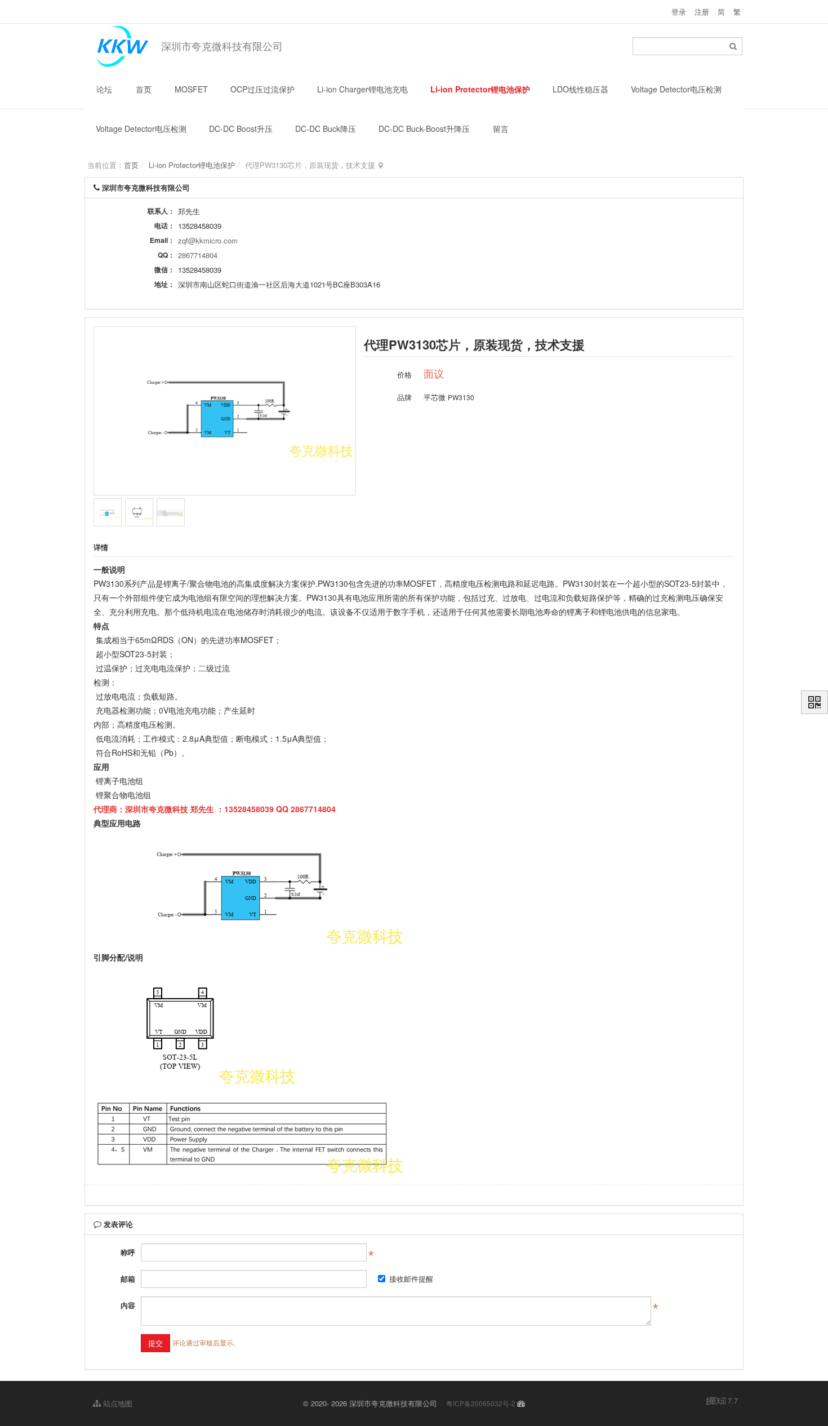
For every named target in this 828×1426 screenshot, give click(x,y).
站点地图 (116, 1403)
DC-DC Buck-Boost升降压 (424, 128)
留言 (501, 128)
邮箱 (128, 1278)
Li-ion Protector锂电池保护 (480, 89)
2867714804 (197, 255)
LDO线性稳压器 (580, 89)
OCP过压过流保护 (262, 89)
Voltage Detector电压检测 (676, 89)
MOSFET (191, 89)
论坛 (104, 89)
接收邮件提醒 (411, 1278)
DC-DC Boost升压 (241, 128)
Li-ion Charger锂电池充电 (362, 89)
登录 (678, 11)
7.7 (722, 1400)
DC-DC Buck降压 (325, 128)
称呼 (128, 1252)
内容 (128, 1305)
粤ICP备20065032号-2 (480, 1403)
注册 (702, 11)
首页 (144, 89)
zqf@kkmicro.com (208, 240)
